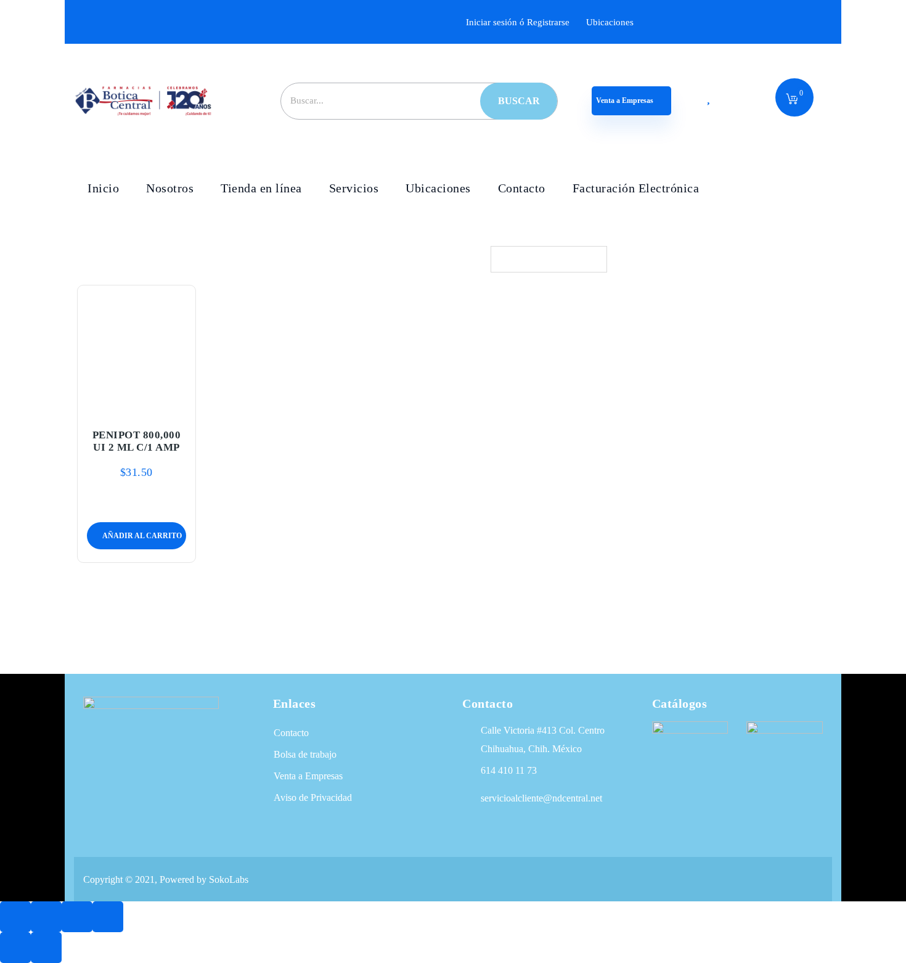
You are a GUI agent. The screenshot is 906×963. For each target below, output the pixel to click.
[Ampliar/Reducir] (15, 916)
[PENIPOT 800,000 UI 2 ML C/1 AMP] (137, 349)
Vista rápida (165, 405)
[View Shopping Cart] (792, 100)
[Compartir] (77, 916)
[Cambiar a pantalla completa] (46, 916)
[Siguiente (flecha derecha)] (46, 947)
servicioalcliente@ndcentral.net (541, 798)
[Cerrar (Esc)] (107, 916)
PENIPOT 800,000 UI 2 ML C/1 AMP (136, 441)
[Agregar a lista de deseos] (136, 405)
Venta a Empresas (625, 100)
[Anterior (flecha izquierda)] (15, 947)
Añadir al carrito (107, 405)
